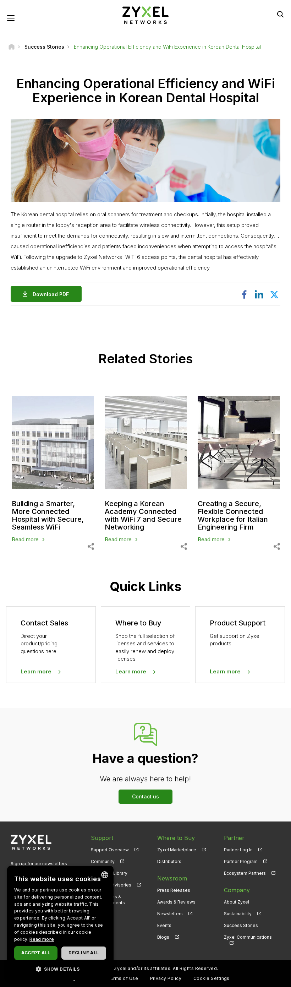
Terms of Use (122, 978)
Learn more (36, 671)
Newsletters (170, 913)
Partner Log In (238, 849)
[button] (60, 969)
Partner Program (241, 861)
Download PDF (51, 294)
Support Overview (110, 849)
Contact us (145, 796)
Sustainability (238, 913)
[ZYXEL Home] (145, 14)
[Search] (280, 14)
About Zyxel (236, 902)
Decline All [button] (83, 952)
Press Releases (173, 890)
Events (164, 925)
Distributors (169, 861)
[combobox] (104, 874)
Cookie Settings (211, 978)
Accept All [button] (35, 952)
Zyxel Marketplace (176, 849)
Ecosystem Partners (245, 873)
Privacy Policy (166, 978)
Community (103, 861)
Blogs (163, 937)
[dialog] (60, 923)
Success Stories (241, 925)
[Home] (11, 47)
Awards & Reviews (176, 902)
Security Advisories (111, 885)
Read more (25, 539)
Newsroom (172, 878)
